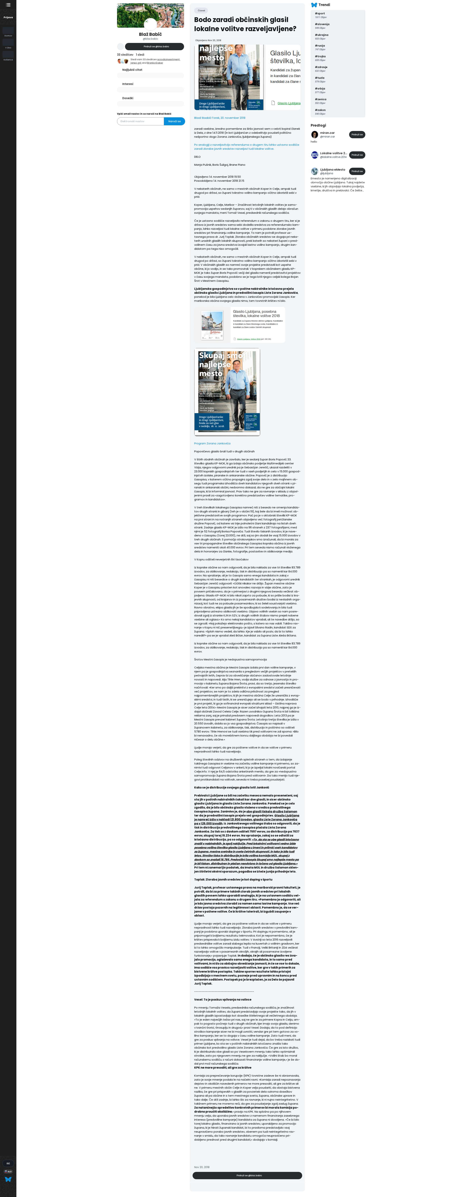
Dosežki (127, 98)
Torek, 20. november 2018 (228, 118)
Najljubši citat (132, 70)
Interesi (127, 84)
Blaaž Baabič (202, 118)
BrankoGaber (155, 63)
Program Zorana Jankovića (212, 443)
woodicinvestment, (168, 59)
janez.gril (136, 63)
